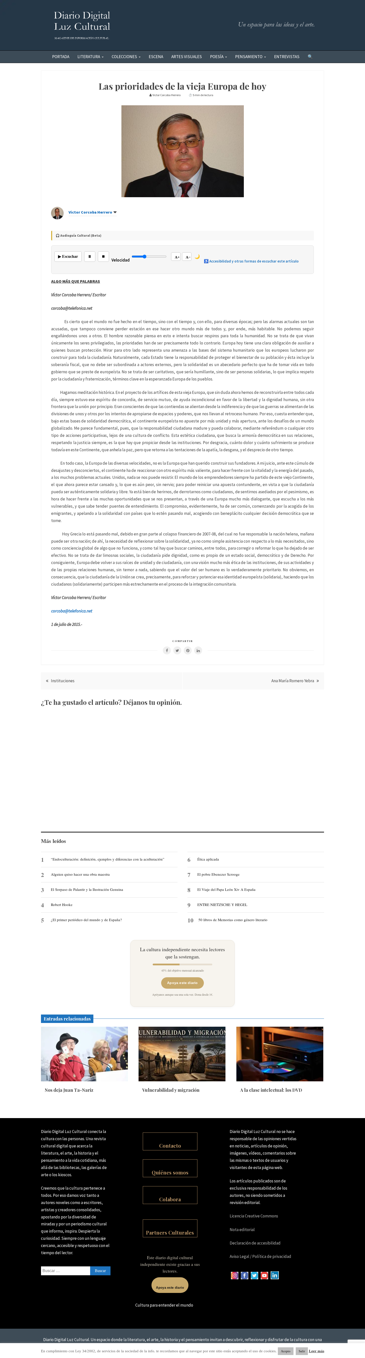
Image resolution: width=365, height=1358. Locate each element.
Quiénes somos (170, 1172)
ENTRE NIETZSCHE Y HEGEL (222, 904)
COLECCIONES (124, 56)
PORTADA (60, 56)
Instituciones (62, 680)
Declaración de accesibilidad (255, 1243)
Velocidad (120, 260)
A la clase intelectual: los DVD (271, 1090)
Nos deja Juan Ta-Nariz (69, 1090)
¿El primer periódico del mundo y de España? (86, 919)
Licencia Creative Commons (254, 1216)
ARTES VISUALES (186, 56)
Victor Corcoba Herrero (90, 212)
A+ (177, 257)
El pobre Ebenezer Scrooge (218, 874)
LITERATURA (88, 56)
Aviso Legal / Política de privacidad (260, 1256)
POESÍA (216, 56)
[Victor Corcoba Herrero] (57, 218)
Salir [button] (302, 1351)
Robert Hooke (62, 904)
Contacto (170, 1145)
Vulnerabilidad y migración (170, 1090)
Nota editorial (242, 1229)
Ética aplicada (208, 859)
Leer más (316, 1351)
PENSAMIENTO (248, 56)
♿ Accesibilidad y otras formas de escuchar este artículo (251, 261)
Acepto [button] (286, 1351)
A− (188, 257)
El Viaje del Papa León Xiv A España (226, 889)
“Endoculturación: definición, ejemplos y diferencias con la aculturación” (107, 859)
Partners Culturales (170, 1232)
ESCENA (156, 56)
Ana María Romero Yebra (292, 680)
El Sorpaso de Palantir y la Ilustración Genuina (87, 889)
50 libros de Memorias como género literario (232, 919)
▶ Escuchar (68, 256)
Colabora (170, 1199)
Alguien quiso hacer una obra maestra (80, 874)
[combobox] (75, 1270)
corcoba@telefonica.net (71, 611)
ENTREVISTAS (286, 56)
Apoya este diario (182, 983)
